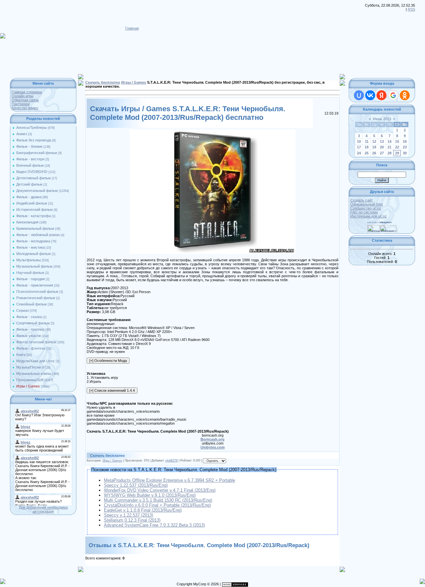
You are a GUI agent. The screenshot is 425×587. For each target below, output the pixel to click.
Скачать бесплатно (102, 82)
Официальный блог (366, 204)
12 (374, 141)
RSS (411, 9)
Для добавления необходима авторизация (43, 509)
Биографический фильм (36, 153)
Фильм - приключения (34, 285)
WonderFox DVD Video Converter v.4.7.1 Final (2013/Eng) (159, 490)
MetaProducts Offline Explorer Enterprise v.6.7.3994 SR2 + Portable (169, 480)
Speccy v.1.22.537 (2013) (128, 515)
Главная (132, 28)
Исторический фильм (34, 209)
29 (397, 153)
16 (405, 141)
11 (367, 141)
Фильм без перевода (33, 140)
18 (367, 147)
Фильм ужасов (28, 336)
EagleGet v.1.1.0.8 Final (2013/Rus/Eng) (143, 510)
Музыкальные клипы (33, 374)
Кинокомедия (27, 222)
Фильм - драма (29, 197)
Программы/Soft (29, 380)
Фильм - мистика (30, 247)
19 (374, 147)
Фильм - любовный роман (38, 235)
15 (397, 141)
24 (359, 153)
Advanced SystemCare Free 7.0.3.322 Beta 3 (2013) (154, 525)
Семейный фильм (31, 304)
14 (389, 141)
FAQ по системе (364, 212)
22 (397, 147)
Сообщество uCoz (365, 208)
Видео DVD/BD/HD (31, 172)
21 (389, 147)
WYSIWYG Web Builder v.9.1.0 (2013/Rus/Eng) (150, 495)
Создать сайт (361, 200)
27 (382, 153)
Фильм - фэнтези (30, 348)
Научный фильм (30, 273)
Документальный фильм (37, 191)
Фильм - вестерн (30, 159)
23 (405, 147)
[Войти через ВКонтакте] (370, 95)
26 (374, 153)
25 (367, 153)
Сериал (22, 310)
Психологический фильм (37, 292)
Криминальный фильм (35, 228)
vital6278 (171, 460)
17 (359, 147)
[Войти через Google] (393, 95)
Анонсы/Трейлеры (31, 127)
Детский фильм (29, 184)
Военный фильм (30, 165)
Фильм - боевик (29, 146)
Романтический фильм (35, 298)
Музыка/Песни (28, 367)
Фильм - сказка (29, 317)
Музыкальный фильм (34, 266)
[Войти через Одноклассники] (405, 95)
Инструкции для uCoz (368, 216)
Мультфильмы (28, 260)
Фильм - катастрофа (33, 216)
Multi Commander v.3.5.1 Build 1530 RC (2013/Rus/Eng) (158, 500)
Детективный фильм (33, 178)
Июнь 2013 (382, 119)
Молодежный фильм (33, 254)
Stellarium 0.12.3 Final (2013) (132, 520)
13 (382, 141)
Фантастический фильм (36, 342)
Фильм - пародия (30, 279)
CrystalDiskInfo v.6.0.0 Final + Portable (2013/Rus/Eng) (157, 505)
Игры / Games (28, 386)
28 (389, 153)
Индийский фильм (31, 203)
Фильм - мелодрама (33, 241)
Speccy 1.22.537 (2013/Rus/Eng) (136, 485)
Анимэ (21, 134)
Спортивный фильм (33, 323)
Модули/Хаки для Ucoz (35, 361)
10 (359, 141)
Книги (21, 355)
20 (382, 147)
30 (405, 153)
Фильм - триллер (30, 329)
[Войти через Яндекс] (381, 95)
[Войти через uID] (359, 95)
